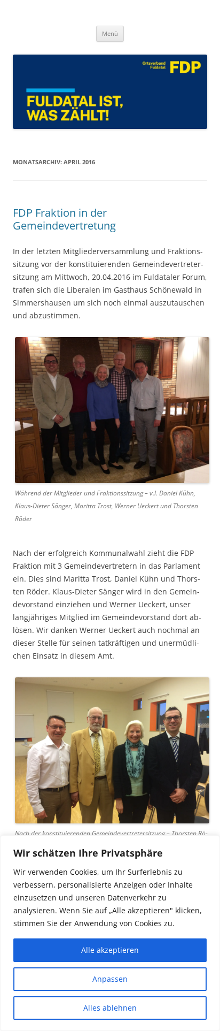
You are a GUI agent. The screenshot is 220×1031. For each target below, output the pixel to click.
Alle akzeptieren (110, 950)
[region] (110, 933)
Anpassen (110, 979)
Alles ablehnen (110, 1008)
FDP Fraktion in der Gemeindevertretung (64, 219)
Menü (110, 33)
